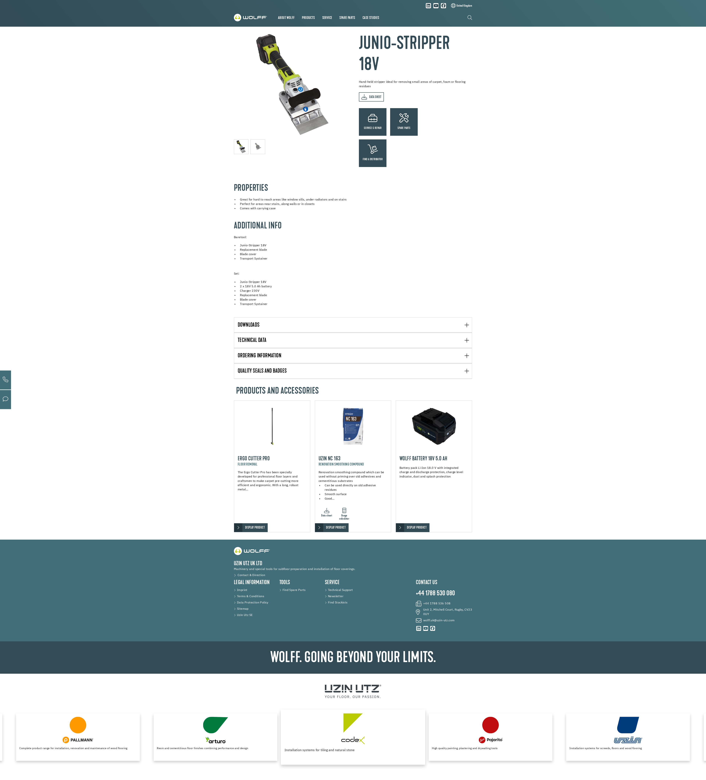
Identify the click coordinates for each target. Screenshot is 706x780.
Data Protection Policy (252, 602)
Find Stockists (338, 602)
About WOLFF (286, 18)
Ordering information (259, 356)
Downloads (249, 325)
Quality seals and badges (262, 371)
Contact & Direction (251, 575)
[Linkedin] (428, 6)
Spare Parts (347, 18)
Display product (255, 528)
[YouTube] (436, 6)
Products (308, 18)
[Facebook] (443, 6)
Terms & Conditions (250, 596)
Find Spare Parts (294, 590)
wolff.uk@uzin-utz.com (438, 620)
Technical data (252, 340)
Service (327, 18)
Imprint (242, 590)
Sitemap (243, 608)
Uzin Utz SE (245, 615)
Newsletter (335, 596)
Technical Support (340, 590)
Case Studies (371, 18)
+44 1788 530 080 (435, 593)
